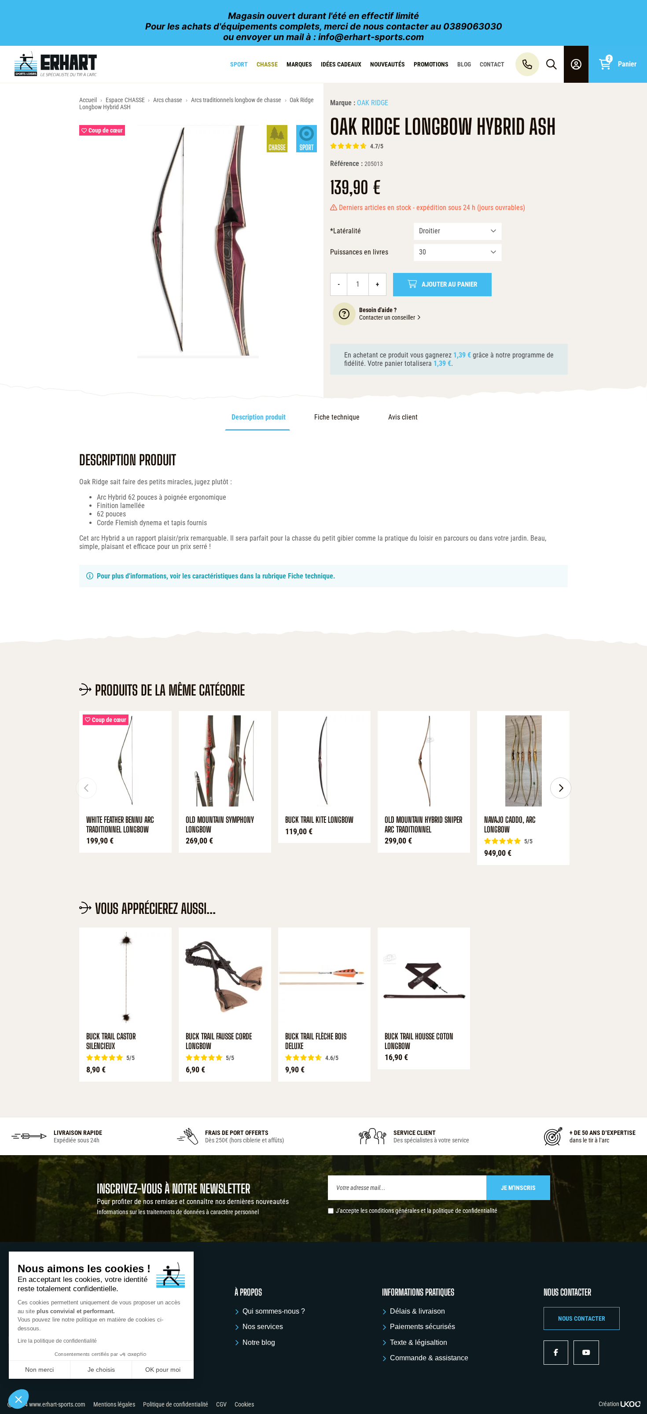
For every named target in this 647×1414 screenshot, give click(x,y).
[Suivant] (560, 788)
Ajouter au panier (449, 284)
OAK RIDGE (372, 103)
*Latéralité (345, 231)
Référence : (346, 163)
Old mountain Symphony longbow (220, 824)
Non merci (39, 1369)
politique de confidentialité (465, 1210)
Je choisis (101, 1369)
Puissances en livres (359, 252)
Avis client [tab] (403, 417)
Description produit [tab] (259, 417)
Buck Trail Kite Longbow (319, 820)
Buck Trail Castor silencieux (111, 1041)
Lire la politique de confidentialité (57, 1341)
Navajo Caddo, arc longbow (510, 824)
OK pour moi (162, 1369)
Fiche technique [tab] (337, 417)
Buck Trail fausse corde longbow (219, 1041)
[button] (582, 1318)
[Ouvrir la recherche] (551, 64)
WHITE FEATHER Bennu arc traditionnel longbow (120, 824)
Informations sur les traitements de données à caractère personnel (178, 1211)
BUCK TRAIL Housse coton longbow (419, 1041)
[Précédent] (86, 788)
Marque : (342, 103)
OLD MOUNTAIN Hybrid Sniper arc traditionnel (423, 824)
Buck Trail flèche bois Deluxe (315, 1041)
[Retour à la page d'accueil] (56, 64)
